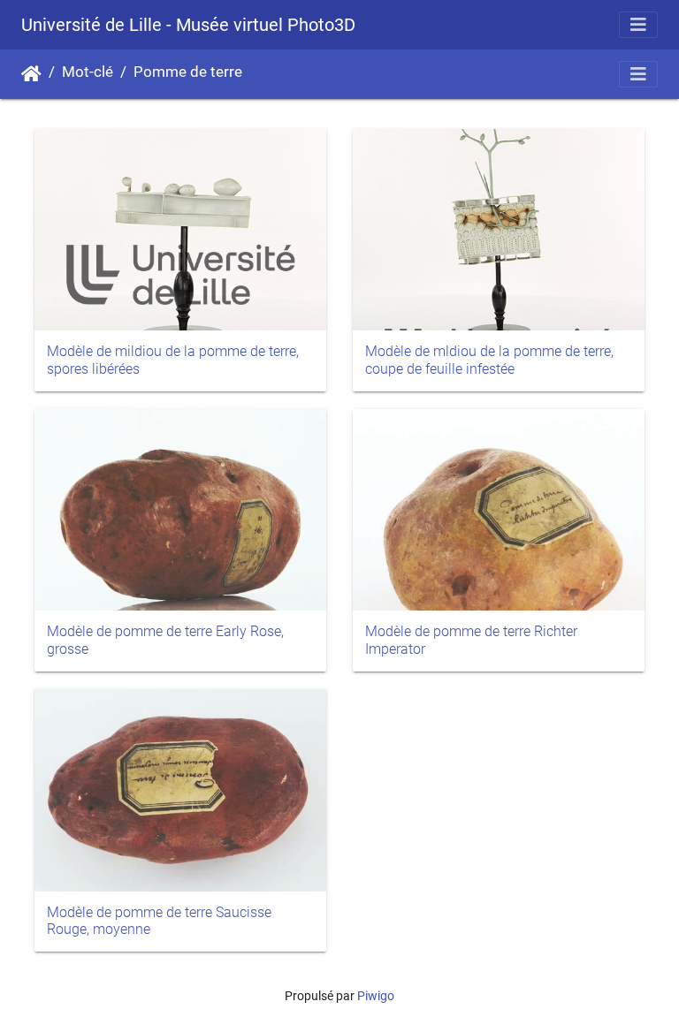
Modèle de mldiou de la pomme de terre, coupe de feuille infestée (489, 359)
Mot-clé (87, 72)
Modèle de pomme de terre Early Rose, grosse (165, 639)
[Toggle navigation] (638, 24)
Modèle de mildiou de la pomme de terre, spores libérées (173, 359)
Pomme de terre (188, 72)
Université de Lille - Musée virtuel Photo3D (188, 24)
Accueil (31, 74)
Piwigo (375, 996)
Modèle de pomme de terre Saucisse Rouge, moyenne (159, 920)
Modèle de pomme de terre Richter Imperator (471, 639)
